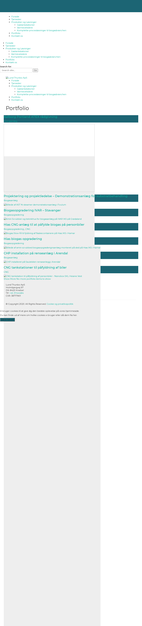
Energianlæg (10, 121)
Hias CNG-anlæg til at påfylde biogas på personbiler (44, 224)
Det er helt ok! (7, 319)
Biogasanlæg (10, 200)
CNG (27, 229)
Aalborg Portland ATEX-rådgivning (30, 117)
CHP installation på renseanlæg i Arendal (36, 253)
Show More (27, 279)
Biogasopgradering (14, 214)
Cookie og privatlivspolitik (60, 304)
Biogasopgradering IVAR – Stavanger (32, 210)
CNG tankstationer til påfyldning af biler (35, 267)
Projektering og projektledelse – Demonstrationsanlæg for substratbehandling (65, 196)
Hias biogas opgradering (23, 239)
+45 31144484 (16, 293)
